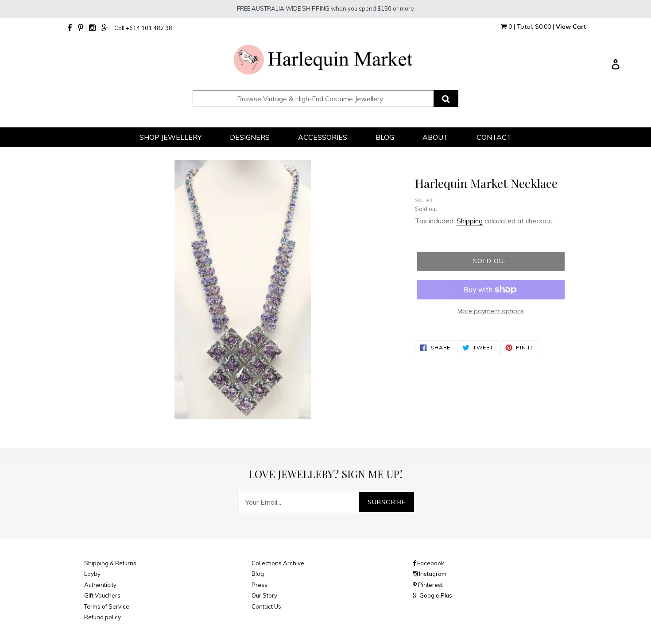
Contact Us (266, 606)
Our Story (264, 595)
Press (259, 584)
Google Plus (435, 595)
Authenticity (100, 584)
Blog (258, 573)
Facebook (430, 563)
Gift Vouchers (102, 595)
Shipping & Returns (110, 563)
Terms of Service (106, 606)
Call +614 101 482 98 (143, 27)
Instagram (432, 573)
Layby (92, 573)
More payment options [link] (490, 311)
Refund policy (102, 617)
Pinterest (430, 584)
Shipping (470, 221)
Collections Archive (278, 563)
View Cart (571, 27)
